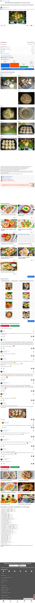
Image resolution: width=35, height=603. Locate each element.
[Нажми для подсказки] (12, 57)
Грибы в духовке (26, 309)
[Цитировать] (31, 336)
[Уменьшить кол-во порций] (33, 45)
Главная (2, 573)
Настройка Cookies (4, 580)
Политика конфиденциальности (6, 577)
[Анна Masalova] (1, 352)
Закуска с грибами (15, 280)
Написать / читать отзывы (7, 177)
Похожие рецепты (9, 9)
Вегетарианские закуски (5, 280)
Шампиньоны (4, 46)
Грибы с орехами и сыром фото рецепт (8, 214)
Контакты (2, 582)
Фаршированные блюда (9, 299)
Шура (4, 371)
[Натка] (1, 331)
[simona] (1, 340)
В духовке (26, 290)
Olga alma (4, 358)
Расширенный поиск (4, 595)
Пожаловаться (4, 9)
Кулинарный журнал (4, 590)
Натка (4, 330)
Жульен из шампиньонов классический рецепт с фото (25, 215)
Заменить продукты (4, 44)
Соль (3, 52)
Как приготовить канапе (5, 504)
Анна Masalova (4, 7)
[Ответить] (33, 336)
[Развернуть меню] (34, 599)
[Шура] (1, 372)
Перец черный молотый (6, 53)
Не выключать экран (31, 42)
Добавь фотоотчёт (5, 325)
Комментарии (15, 9)
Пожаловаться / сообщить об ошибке (8, 180)
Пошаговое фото (21, 9)
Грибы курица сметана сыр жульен (25, 243)
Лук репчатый (16, 545)
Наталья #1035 (6, 422)
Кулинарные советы (4, 587)
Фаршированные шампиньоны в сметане (26, 280)
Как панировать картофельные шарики (8, 492)
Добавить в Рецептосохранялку (7, 176)
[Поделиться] (34, 597)
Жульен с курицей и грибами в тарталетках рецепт (24, 258)
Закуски (9, 290)
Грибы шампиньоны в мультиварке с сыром (25, 230)
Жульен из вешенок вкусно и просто (8, 271)
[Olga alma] (1, 359)
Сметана (24, 545)
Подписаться (23, 565)
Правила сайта (3, 575)
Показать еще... (30, 276)
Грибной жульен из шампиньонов (7, 243)
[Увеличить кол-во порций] (33, 43)
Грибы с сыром (26, 318)
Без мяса (8, 318)
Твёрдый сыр (4, 49)
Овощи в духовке (9, 309)
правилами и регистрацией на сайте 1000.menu (26, 567)
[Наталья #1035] (3, 423)
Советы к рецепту (27, 9)
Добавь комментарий (15, 325)
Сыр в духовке (26, 299)
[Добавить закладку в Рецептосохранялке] (31, 25)
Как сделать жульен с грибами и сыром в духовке (8, 230)
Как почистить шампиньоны (23, 480)
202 (33, 25)
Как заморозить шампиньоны (6, 480)
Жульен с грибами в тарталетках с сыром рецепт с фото (7, 258)
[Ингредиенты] (34, 595)
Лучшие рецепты (4, 585)
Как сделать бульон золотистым (24, 492)
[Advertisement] (17, 33)
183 (2, 25)
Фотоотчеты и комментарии (6, 597)
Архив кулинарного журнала (6, 592)
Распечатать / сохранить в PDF (7, 179)
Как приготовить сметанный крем (24, 504)
